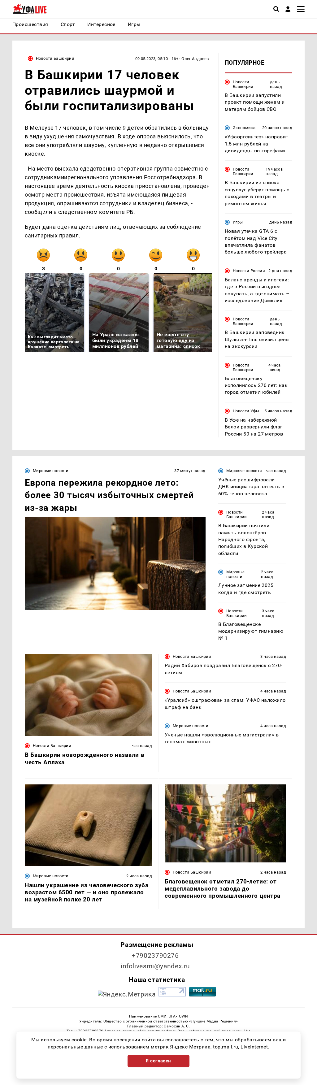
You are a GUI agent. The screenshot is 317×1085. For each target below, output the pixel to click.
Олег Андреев (195, 58)
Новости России (249, 270)
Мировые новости (51, 470)
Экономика (244, 127)
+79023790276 (155, 955)
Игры (238, 222)
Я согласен (158, 1061)
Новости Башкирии (55, 58)
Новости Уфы (246, 411)
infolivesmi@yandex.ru (155, 966)
